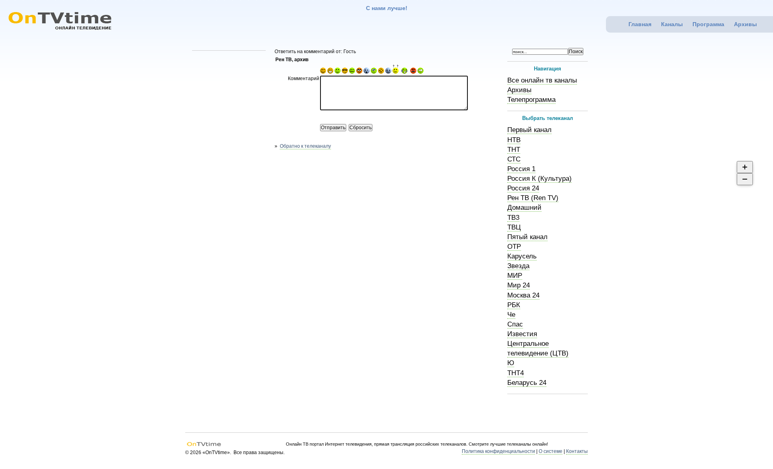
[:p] (352, 72)
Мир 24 (518, 285)
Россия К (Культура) (539, 178)
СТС (514, 159)
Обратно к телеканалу (305, 146)
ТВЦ (514, 227)
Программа (708, 24)
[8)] (345, 72)
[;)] (338, 72)
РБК (513, 305)
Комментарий (303, 78)
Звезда (518, 266)
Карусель (522, 256)
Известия (522, 334)
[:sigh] (388, 72)
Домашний (524, 207)
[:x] (421, 72)
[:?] (396, 72)
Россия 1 (521, 169)
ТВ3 (513, 217)
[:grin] (330, 72)
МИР (514, 275)
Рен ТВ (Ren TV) (532, 198)
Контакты (577, 451)
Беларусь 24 (526, 382)
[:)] (323, 72)
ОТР (514, 246)
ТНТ (513, 149)
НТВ (514, 140)
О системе (550, 451)
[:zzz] (381, 72)
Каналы (672, 24)
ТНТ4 (515, 373)
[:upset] (374, 72)
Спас (515, 324)
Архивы (745, 24)
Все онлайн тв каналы (542, 80)
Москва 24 (523, 295)
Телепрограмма (531, 99)
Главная (639, 24)
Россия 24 (523, 188)
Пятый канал (527, 237)
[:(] (413, 72)
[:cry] (404, 72)
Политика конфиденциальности (498, 451)
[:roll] (359, 72)
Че (511, 314)
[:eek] (367, 72)
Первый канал (529, 130)
